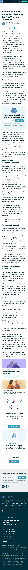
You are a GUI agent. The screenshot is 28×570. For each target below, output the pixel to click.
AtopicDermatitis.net (8, 529)
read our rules (14, 416)
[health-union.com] (8, 497)
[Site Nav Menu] (5, 1)
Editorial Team (10, 22)
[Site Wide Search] (9, 1)
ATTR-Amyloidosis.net (8, 531)
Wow (10, 407)
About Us (4, 545)
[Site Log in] (19, 1)
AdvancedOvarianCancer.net (10, 520)
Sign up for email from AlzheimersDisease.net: (14, 116)
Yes (13, 452)
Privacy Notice (14, 125)
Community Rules (15, 549)
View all (5, 541)
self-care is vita (11, 243)
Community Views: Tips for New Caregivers (13, 372)
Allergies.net (5, 522)
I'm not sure (15, 457)
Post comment (14, 426)
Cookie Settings (6, 549)
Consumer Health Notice (8, 547)
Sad (19, 401)
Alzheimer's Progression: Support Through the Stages (14, 392)
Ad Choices (5, 551)
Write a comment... (8, 422)
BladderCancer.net (7, 536)
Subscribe (24, 1)
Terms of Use (15, 482)
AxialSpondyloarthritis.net (10, 534)
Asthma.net (5, 527)
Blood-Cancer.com (7, 538)
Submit (14, 461)
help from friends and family (16, 83)
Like (6, 401)
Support (13, 401)
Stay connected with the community (14, 473)
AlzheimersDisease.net (9, 524)
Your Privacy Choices (20, 547)
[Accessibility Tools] (15, 1)
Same (17, 407)
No (13, 454)
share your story (20, 354)
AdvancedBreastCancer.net (10, 518)
